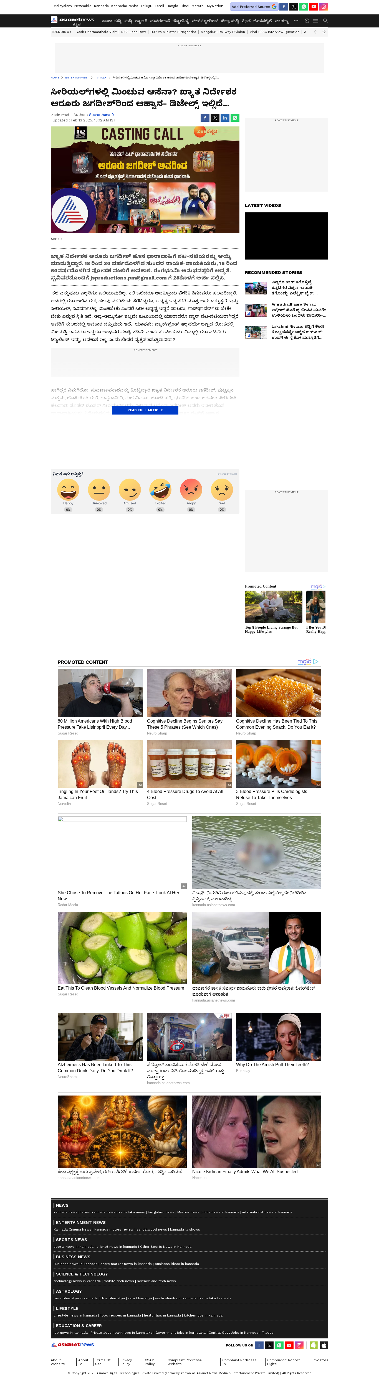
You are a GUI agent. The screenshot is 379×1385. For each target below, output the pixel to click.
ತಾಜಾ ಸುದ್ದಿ (112, 21)
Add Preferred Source (251, 7)
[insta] (323, 7)
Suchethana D (101, 115)
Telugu (146, 6)
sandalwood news (152, 1229)
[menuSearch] (325, 21)
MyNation (215, 6)
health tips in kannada (162, 1315)
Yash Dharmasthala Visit (97, 32)
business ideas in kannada (177, 1264)
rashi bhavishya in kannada (76, 1298)
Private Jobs (101, 1333)
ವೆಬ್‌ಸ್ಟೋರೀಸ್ (205, 21)
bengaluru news (161, 1212)
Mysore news (188, 1212)
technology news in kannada (77, 1281)
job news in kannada (71, 1333)
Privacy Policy (126, 1362)
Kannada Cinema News (72, 1229)
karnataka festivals (215, 1298)
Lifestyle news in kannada (75, 1315)
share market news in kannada (126, 1264)
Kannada (101, 6)
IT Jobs (267, 1333)
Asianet (72, 1344)
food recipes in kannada (120, 1315)
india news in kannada (221, 1212)
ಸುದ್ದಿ (128, 21)
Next (324, 32)
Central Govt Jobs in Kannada (233, 1333)
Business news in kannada (75, 1264)
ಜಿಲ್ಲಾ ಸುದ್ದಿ (230, 21)
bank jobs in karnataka (133, 1333)
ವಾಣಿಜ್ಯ (282, 21)
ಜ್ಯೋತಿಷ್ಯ (181, 21)
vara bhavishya (140, 1298)
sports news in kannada (74, 1247)
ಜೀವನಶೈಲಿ (262, 21)
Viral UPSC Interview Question (274, 32)
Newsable (83, 6)
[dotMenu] (296, 20)
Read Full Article (145, 410)
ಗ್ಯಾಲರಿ (141, 21)
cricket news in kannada (117, 1247)
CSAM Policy (150, 1362)
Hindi (184, 6)
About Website (58, 1362)
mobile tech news (119, 1281)
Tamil (159, 6)
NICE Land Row (133, 32)
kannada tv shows (185, 1229)
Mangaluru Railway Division (223, 32)
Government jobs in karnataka (180, 1333)
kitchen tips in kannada (203, 1315)
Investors (320, 1360)
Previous (316, 32)
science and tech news (156, 1281)
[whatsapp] (303, 7)
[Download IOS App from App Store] (323, 1345)
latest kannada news (97, 1212)
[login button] (308, 20)
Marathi (197, 6)
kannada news (65, 1212)
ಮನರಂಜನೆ (160, 21)
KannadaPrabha (124, 6)
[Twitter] (293, 7)
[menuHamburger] (316, 20)
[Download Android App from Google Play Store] (313, 1345)
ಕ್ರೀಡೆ (246, 21)
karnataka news (131, 1212)
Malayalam (62, 6)
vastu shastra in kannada (175, 1298)
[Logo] (74, 20)
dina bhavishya (113, 1298)
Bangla (172, 6)
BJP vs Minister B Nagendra (173, 32)
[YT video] (313, 7)
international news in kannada (267, 1212)
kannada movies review (113, 1229)
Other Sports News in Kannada (165, 1247)
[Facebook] (283, 7)
